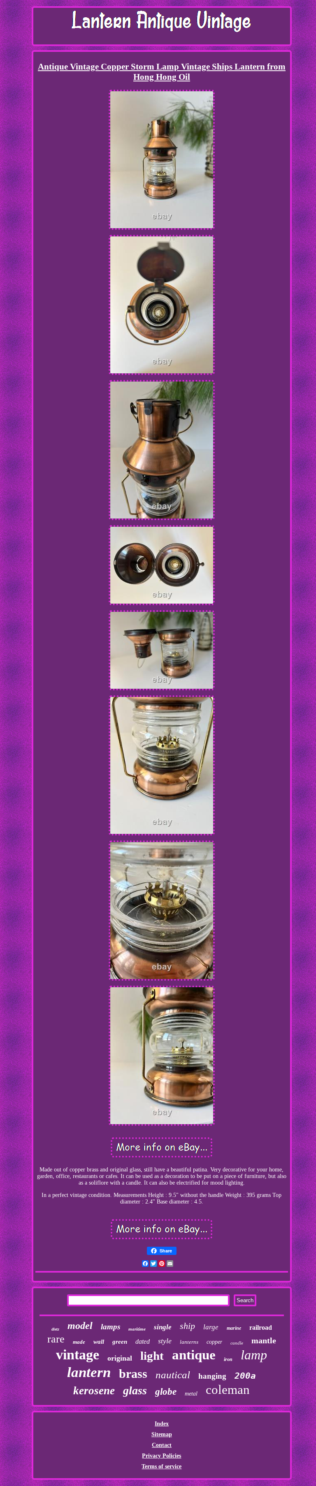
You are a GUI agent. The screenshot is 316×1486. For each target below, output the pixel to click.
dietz (55, 1329)
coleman (228, 1389)
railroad (260, 1327)
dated (142, 1341)
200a (245, 1376)
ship (187, 1326)
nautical (173, 1374)
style (165, 1341)
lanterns (189, 1342)
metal (191, 1394)
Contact (162, 1445)
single (163, 1327)
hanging (212, 1376)
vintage (77, 1354)
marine (234, 1328)
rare (56, 1339)
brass (133, 1373)
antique (194, 1354)
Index (162, 1424)
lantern (89, 1372)
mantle (263, 1340)
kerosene (94, 1390)
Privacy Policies (161, 1456)
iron (228, 1359)
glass (135, 1390)
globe (166, 1391)
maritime (137, 1328)
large (210, 1327)
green (119, 1341)
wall (98, 1341)
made (79, 1342)
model (80, 1325)
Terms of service (161, 1466)
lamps (110, 1326)
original (119, 1358)
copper (214, 1342)
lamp (254, 1354)
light (152, 1355)
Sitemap (161, 1434)
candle (236, 1342)
